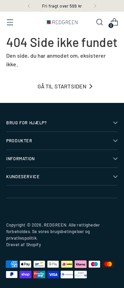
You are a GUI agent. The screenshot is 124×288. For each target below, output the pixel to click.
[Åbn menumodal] (10, 22)
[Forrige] (29, 6)
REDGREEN (55, 225)
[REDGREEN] (62, 22)
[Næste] (95, 6)
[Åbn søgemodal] (99, 22)
